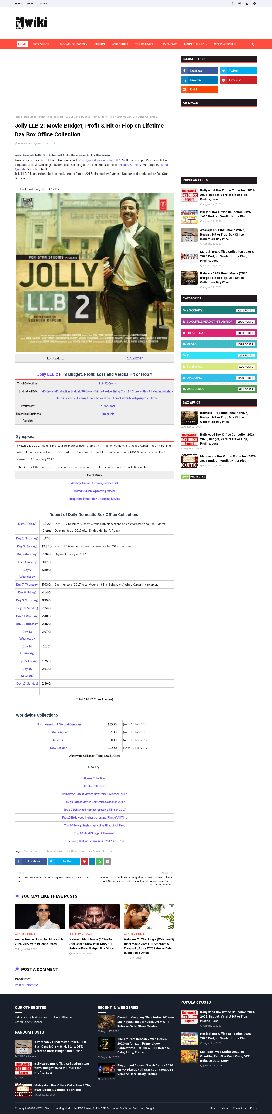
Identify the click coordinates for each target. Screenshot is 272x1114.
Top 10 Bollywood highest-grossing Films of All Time (95, 817)
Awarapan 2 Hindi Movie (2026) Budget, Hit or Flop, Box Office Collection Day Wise (223, 234)
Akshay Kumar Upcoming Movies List (94, 483)
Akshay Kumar (129, 165)
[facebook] (232, 3)
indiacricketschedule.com (31, 1017)
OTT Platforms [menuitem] (225, 44)
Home (18, 3)
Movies (215, 344)
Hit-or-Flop (215, 333)
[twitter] (239, 3)
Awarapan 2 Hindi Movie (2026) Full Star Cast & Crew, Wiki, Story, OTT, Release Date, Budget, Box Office (60, 1046)
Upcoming (215, 378)
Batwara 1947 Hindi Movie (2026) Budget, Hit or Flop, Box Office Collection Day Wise (224, 278)
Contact (42, 3)
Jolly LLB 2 (113, 160)
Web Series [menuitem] (120, 44)
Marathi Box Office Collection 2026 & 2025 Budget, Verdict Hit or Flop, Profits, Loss (227, 256)
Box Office (72, 851)
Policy (253, 1108)
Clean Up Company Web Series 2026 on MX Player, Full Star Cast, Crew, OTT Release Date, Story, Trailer (145, 1022)
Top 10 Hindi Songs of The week (94, 833)
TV (215, 355)
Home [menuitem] (22, 44)
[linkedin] (199, 80)
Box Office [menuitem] (41, 44)
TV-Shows (215, 366)
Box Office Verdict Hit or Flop (41, 116)
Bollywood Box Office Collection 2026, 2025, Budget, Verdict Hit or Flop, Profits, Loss (227, 195)
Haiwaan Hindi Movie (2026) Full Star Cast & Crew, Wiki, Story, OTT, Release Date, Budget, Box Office (91, 944)
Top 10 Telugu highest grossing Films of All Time (94, 825)
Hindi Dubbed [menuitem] (194, 44)
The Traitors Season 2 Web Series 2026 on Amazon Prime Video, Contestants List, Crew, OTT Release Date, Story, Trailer (143, 1045)
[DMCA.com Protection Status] (193, 478)
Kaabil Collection (94, 786)
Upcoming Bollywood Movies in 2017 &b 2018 (94, 841)
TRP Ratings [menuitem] (144, 44)
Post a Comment (26, 985)
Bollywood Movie (93, 160)
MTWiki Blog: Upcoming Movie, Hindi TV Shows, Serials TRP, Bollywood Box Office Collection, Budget (94, 1108)
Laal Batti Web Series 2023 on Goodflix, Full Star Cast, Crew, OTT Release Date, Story (225, 1056)
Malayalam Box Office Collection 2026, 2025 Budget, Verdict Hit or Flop (228, 458)
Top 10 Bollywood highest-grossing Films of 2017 (95, 809)
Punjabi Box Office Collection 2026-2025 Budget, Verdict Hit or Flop (226, 214)
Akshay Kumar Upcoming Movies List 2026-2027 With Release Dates (40, 942)
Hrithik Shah (25, 143)
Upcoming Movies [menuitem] (72, 44)
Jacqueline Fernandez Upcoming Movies (94, 498)
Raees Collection (94, 778)
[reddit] (199, 89)
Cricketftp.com (63, 1017)
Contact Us (239, 1108)
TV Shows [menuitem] (170, 44)
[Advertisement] (94, 85)
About (30, 3)
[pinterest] (254, 3)
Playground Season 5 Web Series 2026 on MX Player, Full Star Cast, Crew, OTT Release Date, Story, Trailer (145, 1069)
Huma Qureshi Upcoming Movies (94, 491)
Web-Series (215, 389)
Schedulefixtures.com (28, 1022)
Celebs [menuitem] (99, 44)
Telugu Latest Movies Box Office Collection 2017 (94, 801)
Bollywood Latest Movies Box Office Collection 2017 (94, 794)
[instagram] (247, 3)
